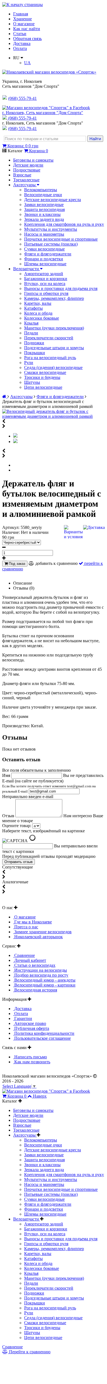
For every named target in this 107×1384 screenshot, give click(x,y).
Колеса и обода (38, 313)
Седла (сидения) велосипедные (53, 367)
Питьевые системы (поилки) (51, 244)
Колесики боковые (41, 318)
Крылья (31, 323)
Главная (20, 14)
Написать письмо (30, 1057)
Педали (31, 333)
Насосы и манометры (44, 234)
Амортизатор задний (43, 273)
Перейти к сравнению (29, 1351)
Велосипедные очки (43, 194)
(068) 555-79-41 (22, 118)
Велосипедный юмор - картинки (44, 985)
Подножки (34, 342)
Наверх (40, 1096)
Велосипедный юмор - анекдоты (44, 980)
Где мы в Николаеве (32, 922)
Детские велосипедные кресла (52, 199)
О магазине (24, 23)
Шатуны (32, 382)
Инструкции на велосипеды (40, 970)
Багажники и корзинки (45, 278)
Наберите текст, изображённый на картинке (43, 830)
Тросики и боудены (42, 377)
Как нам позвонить (31, 1061)
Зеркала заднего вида (44, 219)
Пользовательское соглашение (42, 1038)
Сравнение (24, 955)
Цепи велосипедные (43, 387)
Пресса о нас (25, 926)
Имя (6, 775)
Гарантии (22, 1018)
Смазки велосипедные (45, 372)
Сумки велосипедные (44, 249)
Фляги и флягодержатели (47, 254)
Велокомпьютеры (40, 189)
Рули (28, 362)
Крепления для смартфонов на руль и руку (64, 224)
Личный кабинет (29, 960)
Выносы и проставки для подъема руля (60, 288)
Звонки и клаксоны (42, 214)
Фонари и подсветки (43, 258)
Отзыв (8, 815)
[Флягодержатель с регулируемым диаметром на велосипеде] (15, 441)
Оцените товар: (16, 825)
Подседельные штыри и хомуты (54, 347)
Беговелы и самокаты (33, 160)
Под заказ (16, 564)
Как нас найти (26, 28)
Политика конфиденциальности (43, 1033)
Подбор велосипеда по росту (40, 975)
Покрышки (34, 352)
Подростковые (26, 170)
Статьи (19, 33)
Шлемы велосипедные (45, 263)
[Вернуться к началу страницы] (22, 4)
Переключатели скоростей (48, 338)
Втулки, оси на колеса (44, 283)
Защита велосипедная (44, 209)
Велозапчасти (26, 268)
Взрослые (22, 175)
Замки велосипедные (44, 204)
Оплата (20, 48)
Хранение (22, 18)
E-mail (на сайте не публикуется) (49, 786)
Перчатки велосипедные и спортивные (61, 239)
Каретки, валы (37, 303)
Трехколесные (26, 179)
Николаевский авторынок (38, 936)
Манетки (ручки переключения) (54, 328)
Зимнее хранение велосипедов (42, 931)
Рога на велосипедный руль (50, 357)
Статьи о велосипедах (34, 965)
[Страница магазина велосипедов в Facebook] (46, 107)
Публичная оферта (31, 1028)
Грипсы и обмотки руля (46, 293)
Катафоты (33, 308)
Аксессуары (25, 184)
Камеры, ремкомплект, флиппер (54, 298)
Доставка (21, 43)
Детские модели (28, 165)
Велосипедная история (35, 990)
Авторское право (29, 1023)
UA (27, 62)
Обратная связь (27, 38)
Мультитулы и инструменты (50, 229)
